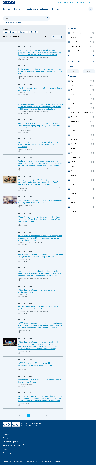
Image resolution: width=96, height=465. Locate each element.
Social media (7, 445)
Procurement (18, 461)
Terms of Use (7, 461)
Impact (59, 2)
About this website (31, 461)
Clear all (33, 32)
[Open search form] (90, 9)
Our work (7, 9)
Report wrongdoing (45, 461)
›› (46, 415)
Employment (7, 438)
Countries (18, 9)
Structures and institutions (36, 9)
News (66, 2)
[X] (14, 445)
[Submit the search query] (47, 18)
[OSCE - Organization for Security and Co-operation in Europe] (9, 2)
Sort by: (48, 37)
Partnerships (7, 453)
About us (55, 9)
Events (72, 2)
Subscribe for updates (10, 442)
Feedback (57, 461)
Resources (80, 2)
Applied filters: (8, 29)
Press (5, 449)
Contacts (6, 434)
